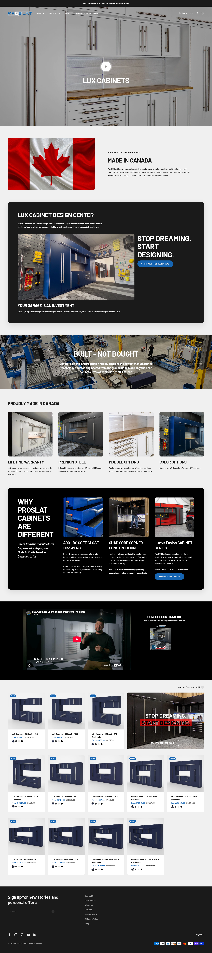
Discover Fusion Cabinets (169, 576)
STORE (68, 13)
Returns (88, 909)
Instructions (90, 900)
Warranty (89, 905)
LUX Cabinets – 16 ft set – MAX (25, 859)
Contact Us (89, 896)
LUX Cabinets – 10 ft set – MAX (25, 734)
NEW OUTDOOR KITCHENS (87, 13)
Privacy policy (91, 914)
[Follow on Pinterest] (22, 934)
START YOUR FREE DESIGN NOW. (155, 264)
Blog (87, 923)
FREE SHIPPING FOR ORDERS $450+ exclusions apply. (106, 3)
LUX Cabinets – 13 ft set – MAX (65, 796)
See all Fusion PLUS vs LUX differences (171, 569)
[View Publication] (160, 636)
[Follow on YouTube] (28, 934)
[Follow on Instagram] (15, 934)
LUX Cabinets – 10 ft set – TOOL (65, 734)
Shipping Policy (91, 919)
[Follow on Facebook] (9, 934)
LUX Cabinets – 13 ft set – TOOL (105, 796)
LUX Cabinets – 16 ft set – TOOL (65, 859)
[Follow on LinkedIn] (34, 934)
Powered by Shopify (34, 943)
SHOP (39, 13)
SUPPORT (53, 13)
